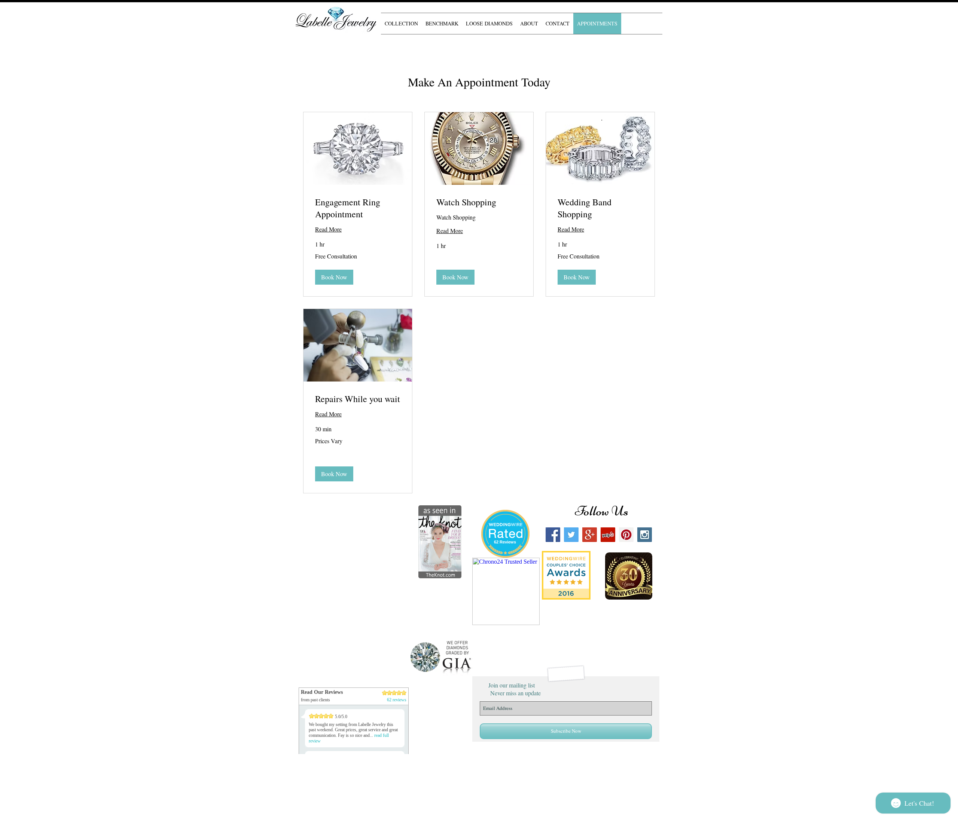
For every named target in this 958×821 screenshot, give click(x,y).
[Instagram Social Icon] (644, 534)
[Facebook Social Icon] (553, 534)
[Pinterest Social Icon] (626, 534)
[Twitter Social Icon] (571, 534)
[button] (334, 277)
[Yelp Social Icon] (608, 534)
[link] (357, 208)
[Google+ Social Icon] (589, 534)
